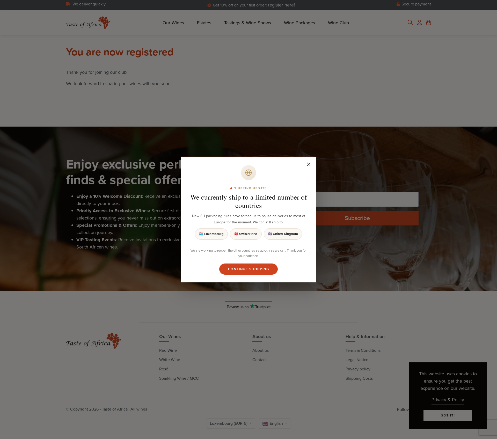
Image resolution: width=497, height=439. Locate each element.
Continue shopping (248, 269)
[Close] (308, 164)
